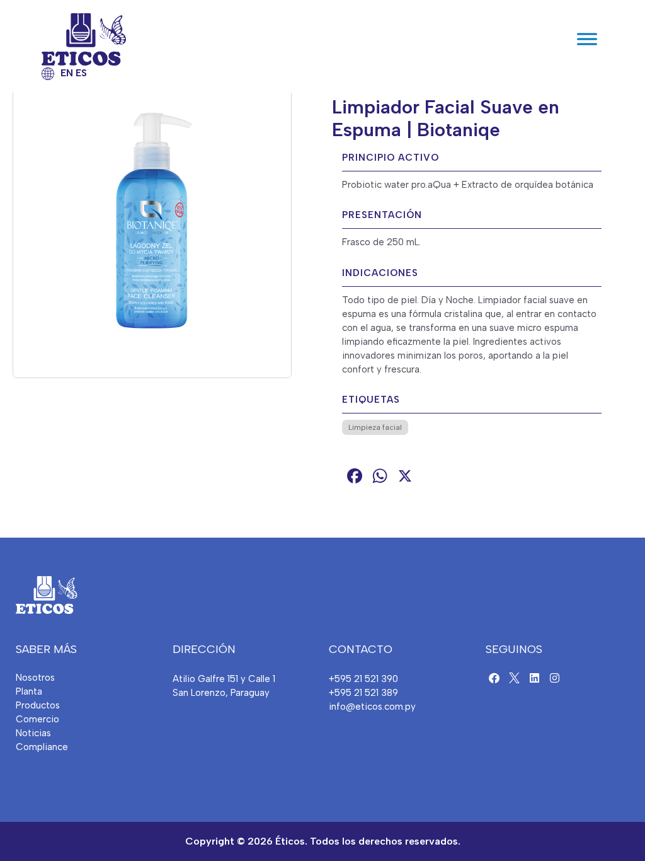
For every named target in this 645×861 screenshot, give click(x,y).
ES (81, 73)
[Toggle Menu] (587, 39)
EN (66, 73)
